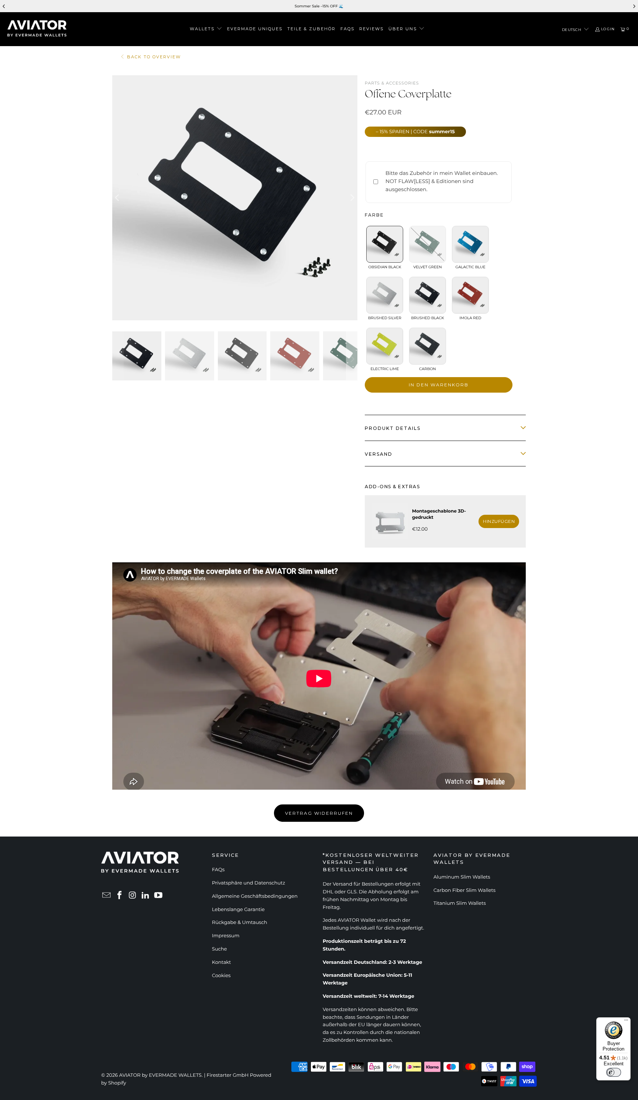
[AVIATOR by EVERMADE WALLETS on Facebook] (119, 895)
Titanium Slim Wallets (459, 903)
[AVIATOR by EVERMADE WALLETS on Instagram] (132, 895)
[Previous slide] (4, 6)
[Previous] (118, 197)
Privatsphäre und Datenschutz (248, 883)
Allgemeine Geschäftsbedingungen (255, 896)
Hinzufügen (499, 521)
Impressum (226, 936)
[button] (206, 29)
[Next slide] (634, 6)
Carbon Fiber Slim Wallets (464, 890)
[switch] (613, 1072)
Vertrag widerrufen (319, 813)
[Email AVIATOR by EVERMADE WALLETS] (106, 895)
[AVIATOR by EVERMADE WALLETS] (36, 29)
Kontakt (221, 962)
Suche (219, 949)
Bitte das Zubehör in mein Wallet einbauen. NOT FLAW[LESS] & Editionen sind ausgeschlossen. (441, 181)
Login (607, 29)
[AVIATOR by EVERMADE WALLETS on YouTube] (158, 895)
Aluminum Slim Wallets (461, 877)
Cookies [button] (221, 976)
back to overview (154, 57)
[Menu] (626, 1021)
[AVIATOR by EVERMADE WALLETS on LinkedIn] (145, 895)
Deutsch (572, 29)
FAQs (218, 870)
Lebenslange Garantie (238, 910)
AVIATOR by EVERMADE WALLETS (160, 1075)
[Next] (352, 197)
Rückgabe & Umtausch (239, 922)
